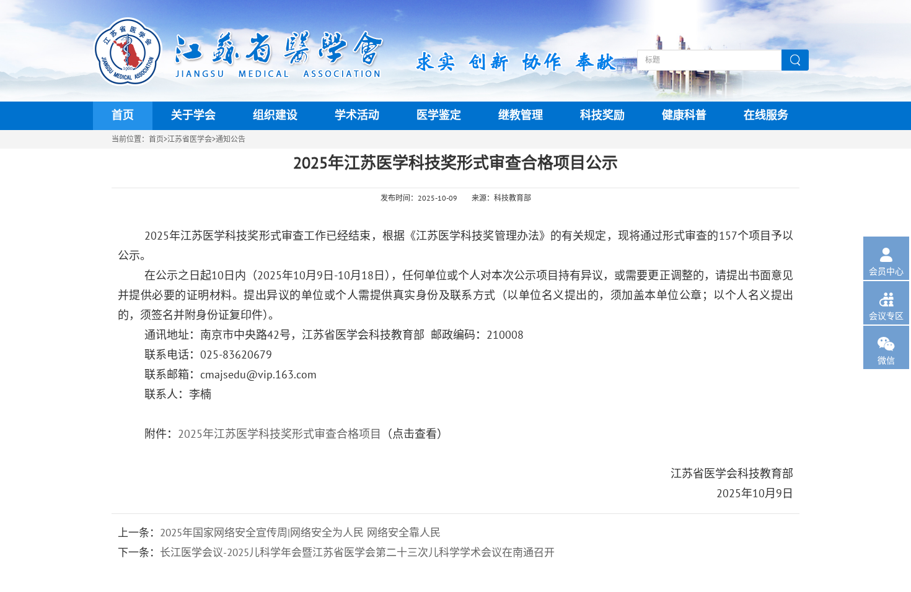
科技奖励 (602, 115)
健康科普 (684, 115)
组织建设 (275, 115)
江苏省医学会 (189, 139)
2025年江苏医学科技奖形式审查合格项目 (279, 434)
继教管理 (520, 115)
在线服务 (766, 115)
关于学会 (193, 115)
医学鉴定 (438, 115)
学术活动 (357, 115)
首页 (123, 115)
